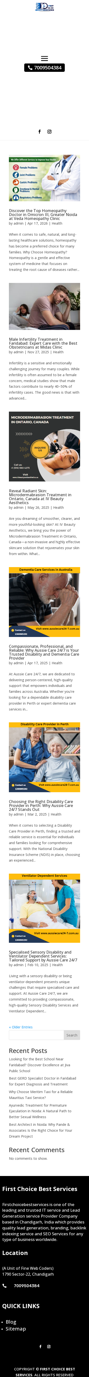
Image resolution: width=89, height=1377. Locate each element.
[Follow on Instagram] (49, 132)
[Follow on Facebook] (40, 132)
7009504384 (47, 67)
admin (18, 223)
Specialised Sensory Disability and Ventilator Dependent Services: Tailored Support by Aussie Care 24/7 (43, 956)
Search (72, 1035)
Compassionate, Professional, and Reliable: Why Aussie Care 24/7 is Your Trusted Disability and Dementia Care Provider (44, 652)
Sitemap (16, 1328)
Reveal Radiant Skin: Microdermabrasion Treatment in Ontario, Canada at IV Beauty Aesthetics (40, 496)
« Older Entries (21, 1027)
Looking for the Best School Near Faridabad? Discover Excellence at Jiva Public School (39, 1065)
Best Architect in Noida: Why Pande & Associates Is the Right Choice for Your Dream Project (40, 1130)
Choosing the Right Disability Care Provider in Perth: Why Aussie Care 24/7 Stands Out (41, 805)
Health (57, 223)
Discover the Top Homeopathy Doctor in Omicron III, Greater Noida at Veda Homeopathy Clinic (43, 214)
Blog (11, 1321)
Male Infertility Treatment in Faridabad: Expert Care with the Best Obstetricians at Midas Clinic (43, 343)
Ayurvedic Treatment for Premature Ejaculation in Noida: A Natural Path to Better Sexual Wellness (40, 1111)
